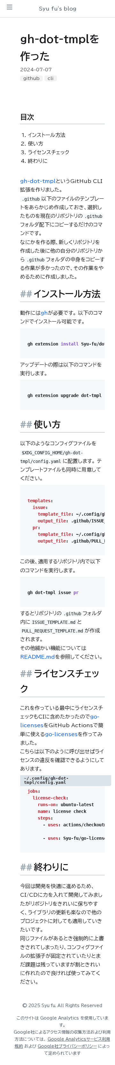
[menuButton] (9, 7)
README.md (37, 656)
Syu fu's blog (57, 8)
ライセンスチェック (48, 152)
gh (44, 312)
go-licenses (61, 734)
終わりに (38, 160)
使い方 (35, 143)
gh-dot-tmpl (38, 181)
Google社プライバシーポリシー (67, 1046)
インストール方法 (46, 135)
